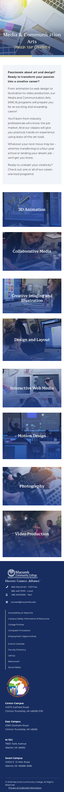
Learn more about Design (32, 351)
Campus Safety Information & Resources (28, 618)
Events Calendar (16, 644)
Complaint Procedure (19, 630)
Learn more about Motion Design (32, 449)
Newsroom (14, 661)
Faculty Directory (17, 649)
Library (11, 655)
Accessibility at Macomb (20, 613)
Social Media (14, 667)
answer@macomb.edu (23, 602)
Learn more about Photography (32, 495)
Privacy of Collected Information (25, 788)
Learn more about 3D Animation (32, 217)
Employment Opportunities (22, 636)
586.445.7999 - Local (22, 591)
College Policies (16, 624)
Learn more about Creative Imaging (32, 303)
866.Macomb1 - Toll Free (24, 587)
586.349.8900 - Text (21, 595)
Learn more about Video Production (32, 547)
